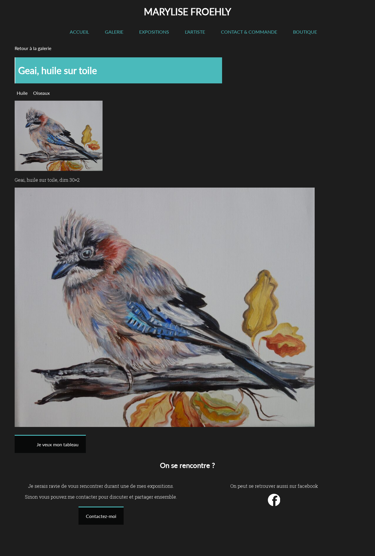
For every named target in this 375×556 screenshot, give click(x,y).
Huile (22, 93)
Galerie (114, 32)
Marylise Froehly (187, 11)
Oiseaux (41, 93)
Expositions (154, 32)
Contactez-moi (101, 516)
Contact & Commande (249, 32)
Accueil (79, 32)
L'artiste (195, 32)
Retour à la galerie (33, 48)
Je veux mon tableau (58, 444)
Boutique (305, 32)
